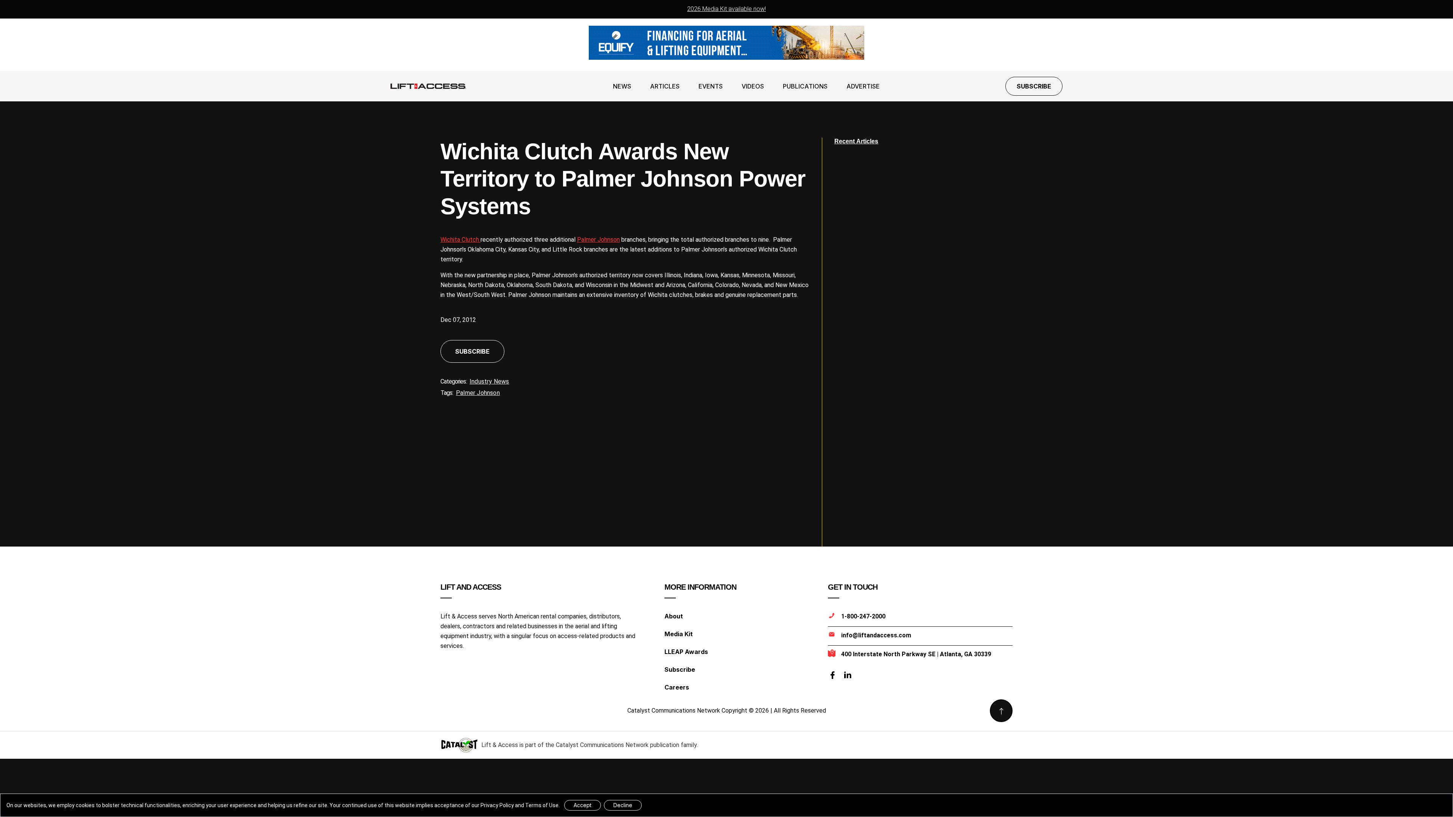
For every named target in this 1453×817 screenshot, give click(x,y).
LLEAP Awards (686, 651)
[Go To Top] (1001, 710)
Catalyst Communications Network (602, 745)
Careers (676, 687)
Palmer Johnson (598, 239)
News (622, 86)
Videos (753, 86)
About (673, 616)
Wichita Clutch (460, 239)
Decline (622, 805)
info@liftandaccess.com (876, 635)
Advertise (863, 86)
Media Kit (678, 634)
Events (710, 86)
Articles (665, 86)
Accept (582, 805)
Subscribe (1034, 86)
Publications (805, 86)
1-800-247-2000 (863, 616)
